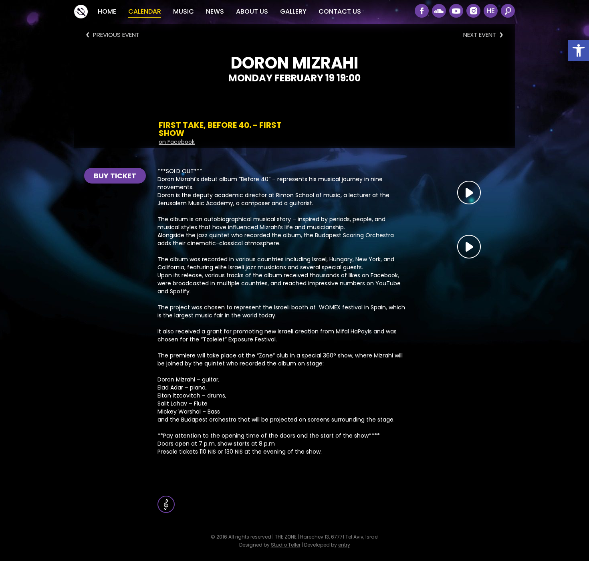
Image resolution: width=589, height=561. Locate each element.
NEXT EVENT (479, 34)
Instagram (473, 11)
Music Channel (166, 504)
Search (508, 11)
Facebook (422, 11)
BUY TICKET (115, 176)
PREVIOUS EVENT (116, 34)
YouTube (456, 11)
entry (344, 544)
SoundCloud (439, 11)
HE (490, 11)
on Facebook (177, 142)
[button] (578, 50)
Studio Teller (286, 544)
